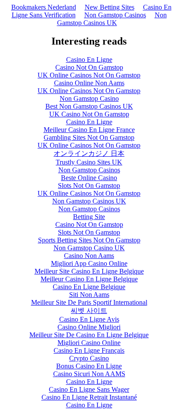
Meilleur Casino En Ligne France (89, 129)
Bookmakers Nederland (43, 7)
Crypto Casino (89, 358)
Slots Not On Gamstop (89, 185)
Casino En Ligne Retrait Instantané (89, 397)
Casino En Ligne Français (89, 350)
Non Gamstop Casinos (115, 15)
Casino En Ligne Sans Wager (89, 389)
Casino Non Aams (89, 255)
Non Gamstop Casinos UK (112, 18)
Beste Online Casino (89, 177)
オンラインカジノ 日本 (89, 153)
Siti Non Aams (89, 294)
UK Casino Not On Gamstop (89, 114)
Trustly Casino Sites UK (89, 162)
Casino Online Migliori (89, 327)
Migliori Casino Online (89, 342)
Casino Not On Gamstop (89, 67)
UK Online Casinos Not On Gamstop (89, 75)
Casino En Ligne (89, 59)
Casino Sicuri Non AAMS (89, 373)
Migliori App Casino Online (89, 263)
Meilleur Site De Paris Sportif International (89, 302)
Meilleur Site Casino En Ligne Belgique (89, 271)
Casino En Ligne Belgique (89, 286)
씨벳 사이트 (89, 310)
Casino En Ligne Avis (89, 319)
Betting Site (89, 216)
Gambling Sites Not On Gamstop (89, 137)
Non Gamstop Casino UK (89, 248)
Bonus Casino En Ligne (89, 366)
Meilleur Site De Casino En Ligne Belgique (89, 335)
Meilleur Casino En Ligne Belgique (89, 279)
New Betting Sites (109, 7)
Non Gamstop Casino (89, 98)
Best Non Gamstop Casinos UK (89, 106)
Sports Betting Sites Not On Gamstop (89, 240)
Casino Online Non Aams (89, 83)
